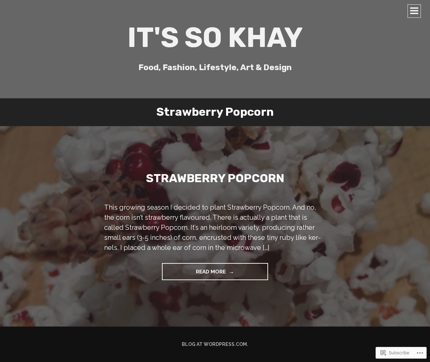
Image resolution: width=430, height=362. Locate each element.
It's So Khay (215, 37)
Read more (194, 274)
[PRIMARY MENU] (414, 11)
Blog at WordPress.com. (215, 344)
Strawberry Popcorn (215, 178)
